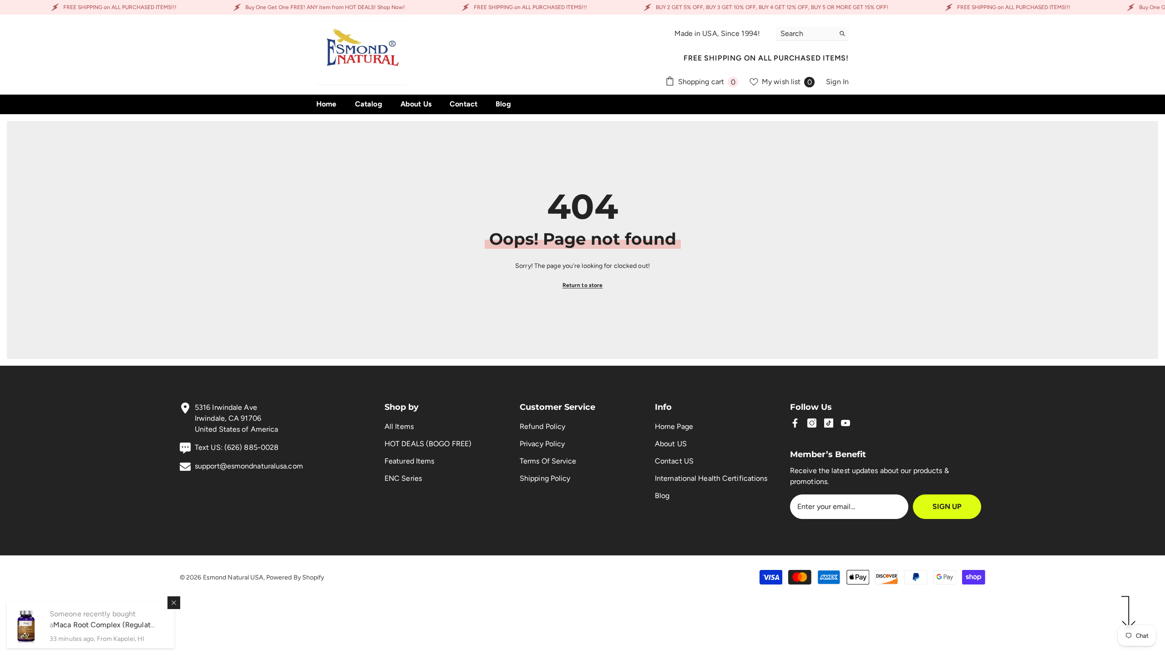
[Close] (173, 602)
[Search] (812, 34)
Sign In (837, 81)
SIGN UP (947, 506)
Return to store (582, 285)
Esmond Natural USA (233, 577)
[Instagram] (812, 423)
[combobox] (805, 33)
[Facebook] (795, 423)
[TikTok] (829, 423)
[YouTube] (846, 423)
